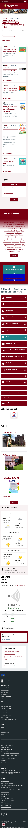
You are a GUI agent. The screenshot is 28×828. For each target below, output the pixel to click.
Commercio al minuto (8, 228)
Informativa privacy (5, 794)
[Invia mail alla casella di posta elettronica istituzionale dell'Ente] (11, 753)
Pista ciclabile (17, 240)
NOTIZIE (5, 18)
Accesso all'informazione (9, 222)
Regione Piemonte (5, 1)
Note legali (3, 796)
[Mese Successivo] (25, 184)
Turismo (20, 249)
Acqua (17, 222)
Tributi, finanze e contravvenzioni (8, 719)
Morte (19, 238)
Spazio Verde (18, 245)
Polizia (22, 240)
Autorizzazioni (4, 711)
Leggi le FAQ (3, 802)
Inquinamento (12, 236)
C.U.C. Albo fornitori (5, 792)
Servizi (16, 821)
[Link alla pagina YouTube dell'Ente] (4, 814)
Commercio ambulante (19, 228)
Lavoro (9, 238)
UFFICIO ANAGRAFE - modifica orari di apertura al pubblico (10, 69)
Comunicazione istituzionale (9, 230)
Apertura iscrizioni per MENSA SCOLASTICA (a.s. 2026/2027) (10, 50)
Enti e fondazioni (4, 692)
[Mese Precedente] (3, 184)
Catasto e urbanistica (5, 713)
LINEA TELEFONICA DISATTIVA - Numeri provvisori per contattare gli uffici (13, 23)
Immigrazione (15, 234)
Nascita (23, 238)
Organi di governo (5, 694)
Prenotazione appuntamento (7, 805)
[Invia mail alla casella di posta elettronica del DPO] (10, 770)
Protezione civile (15, 243)
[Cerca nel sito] (24, 6)
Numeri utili (3, 763)
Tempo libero (18, 247)
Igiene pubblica (8, 234)
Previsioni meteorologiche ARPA (10, 570)
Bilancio (11, 226)
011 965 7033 (8, 749)
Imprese (6, 236)
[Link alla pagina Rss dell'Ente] (6, 814)
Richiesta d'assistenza (6, 807)
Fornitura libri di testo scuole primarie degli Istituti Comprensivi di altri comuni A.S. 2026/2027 (10, 108)
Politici (2, 699)
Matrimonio (14, 238)
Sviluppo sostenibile (11, 247)
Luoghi (2, 734)
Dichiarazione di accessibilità (7, 798)
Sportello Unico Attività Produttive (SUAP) (10, 790)
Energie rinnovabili (10, 232)
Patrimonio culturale (9, 240)
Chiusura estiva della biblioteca (10, 129)
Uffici (2, 701)
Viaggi (18, 251)
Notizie (2, 727)
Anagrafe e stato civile (6, 708)
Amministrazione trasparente (7, 800)
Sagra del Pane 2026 (8, 193)
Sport (23, 245)
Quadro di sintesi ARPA (8, 628)
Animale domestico (8, 224)
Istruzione (5, 238)
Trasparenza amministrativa (11, 249)
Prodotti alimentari (7, 243)
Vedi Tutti (14, 255)
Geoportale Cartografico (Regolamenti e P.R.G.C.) (11, 785)
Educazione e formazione (6, 715)
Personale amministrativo (6, 696)
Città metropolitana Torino (7, 783)
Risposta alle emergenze (9, 245)
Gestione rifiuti (18, 232)
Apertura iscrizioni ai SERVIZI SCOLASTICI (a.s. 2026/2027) (10, 89)
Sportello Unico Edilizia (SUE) (7, 787)
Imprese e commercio (5, 717)
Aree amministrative (5, 688)
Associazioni (6, 226)
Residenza (22, 243)
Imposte (21, 234)
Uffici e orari (3, 760)
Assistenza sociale (20, 224)
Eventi (2, 736)
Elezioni (22, 230)
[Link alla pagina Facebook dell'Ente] (1, 814)
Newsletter (3, 816)
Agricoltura (21, 222)
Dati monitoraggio (5, 821)
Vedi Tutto (14, 200)
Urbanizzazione (12, 251)
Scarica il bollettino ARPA (9, 627)
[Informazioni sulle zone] (20, 585)
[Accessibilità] (4, 824)
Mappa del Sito (9, 823)
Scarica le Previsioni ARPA (9, 569)
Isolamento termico (20, 236)
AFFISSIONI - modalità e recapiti (8, 162)
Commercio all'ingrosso (19, 226)
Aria (14, 224)
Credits (24, 821)
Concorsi (18, 230)
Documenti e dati (4, 690)
